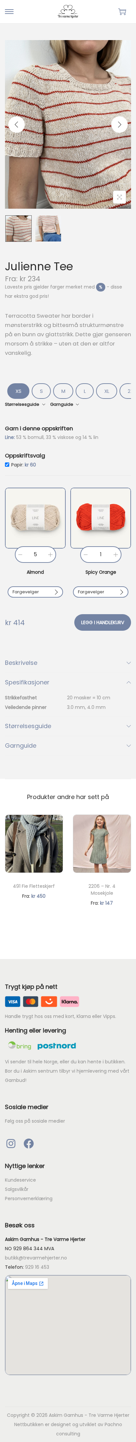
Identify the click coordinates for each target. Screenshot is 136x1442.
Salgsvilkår (16, 1189)
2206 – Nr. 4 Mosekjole (102, 889)
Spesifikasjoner (27, 682)
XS (18, 391)
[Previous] (16, 124)
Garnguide (20, 745)
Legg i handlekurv (102, 622)
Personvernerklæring (28, 1198)
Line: (10, 437)
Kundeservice (20, 1180)
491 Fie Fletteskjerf (34, 886)
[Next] (119, 124)
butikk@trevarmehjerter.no (36, 1258)
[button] (35, 518)
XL (106, 391)
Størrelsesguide (28, 726)
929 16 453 (37, 1267)
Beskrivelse (21, 663)
